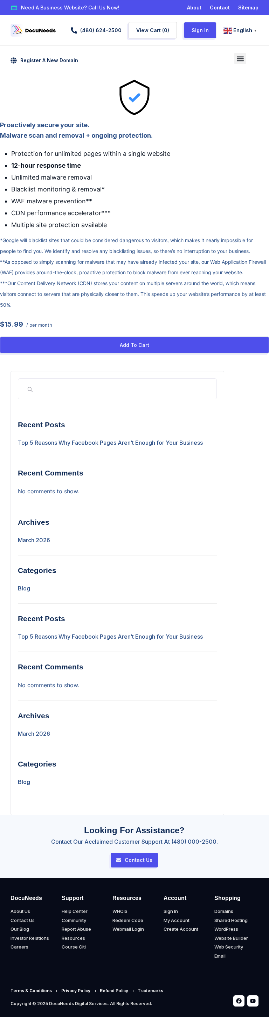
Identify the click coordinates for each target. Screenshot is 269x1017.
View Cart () (152, 30)
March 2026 (34, 540)
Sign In (200, 30)
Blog (24, 588)
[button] (240, 58)
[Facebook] (238, 1001)
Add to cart (134, 345)
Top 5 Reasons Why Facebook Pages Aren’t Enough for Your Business (110, 442)
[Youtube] (252, 1001)
